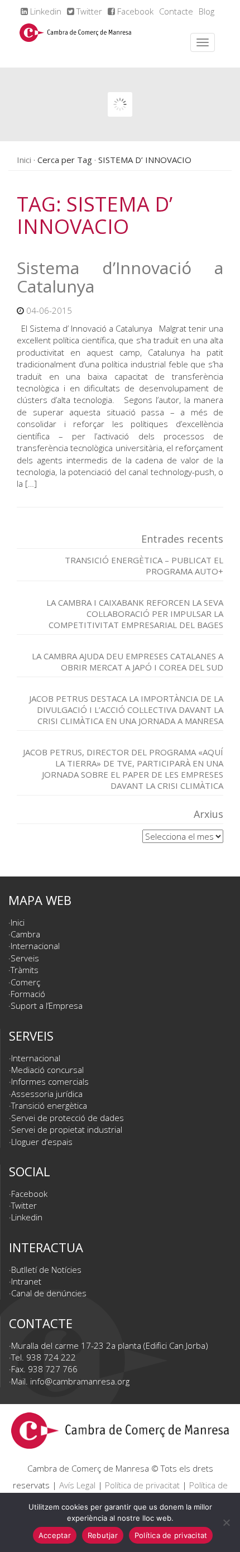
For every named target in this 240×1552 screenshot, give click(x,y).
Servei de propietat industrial (66, 1129)
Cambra (25, 934)
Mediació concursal (47, 1069)
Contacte (176, 11)
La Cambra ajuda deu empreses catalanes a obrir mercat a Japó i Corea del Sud (127, 661)
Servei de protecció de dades (67, 1117)
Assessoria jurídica (47, 1093)
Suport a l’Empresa (47, 1005)
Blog (206, 11)
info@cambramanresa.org (79, 1381)
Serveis (25, 958)
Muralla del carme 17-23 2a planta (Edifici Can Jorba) (109, 1345)
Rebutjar (103, 1535)
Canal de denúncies (49, 1293)
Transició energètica (49, 1105)
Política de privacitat (142, 1485)
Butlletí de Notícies (46, 1269)
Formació (28, 993)
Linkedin (44, 11)
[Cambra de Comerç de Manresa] (75, 42)
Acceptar (55, 1535)
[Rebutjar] (226, 1522)
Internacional (35, 945)
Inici (24, 159)
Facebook (134, 11)
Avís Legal (77, 1485)
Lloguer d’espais (42, 1141)
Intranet (26, 1281)
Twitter (88, 11)
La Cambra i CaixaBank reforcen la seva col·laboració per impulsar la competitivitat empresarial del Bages (134, 613)
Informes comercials (50, 1081)
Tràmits (25, 969)
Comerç (25, 982)
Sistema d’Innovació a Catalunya (120, 277)
